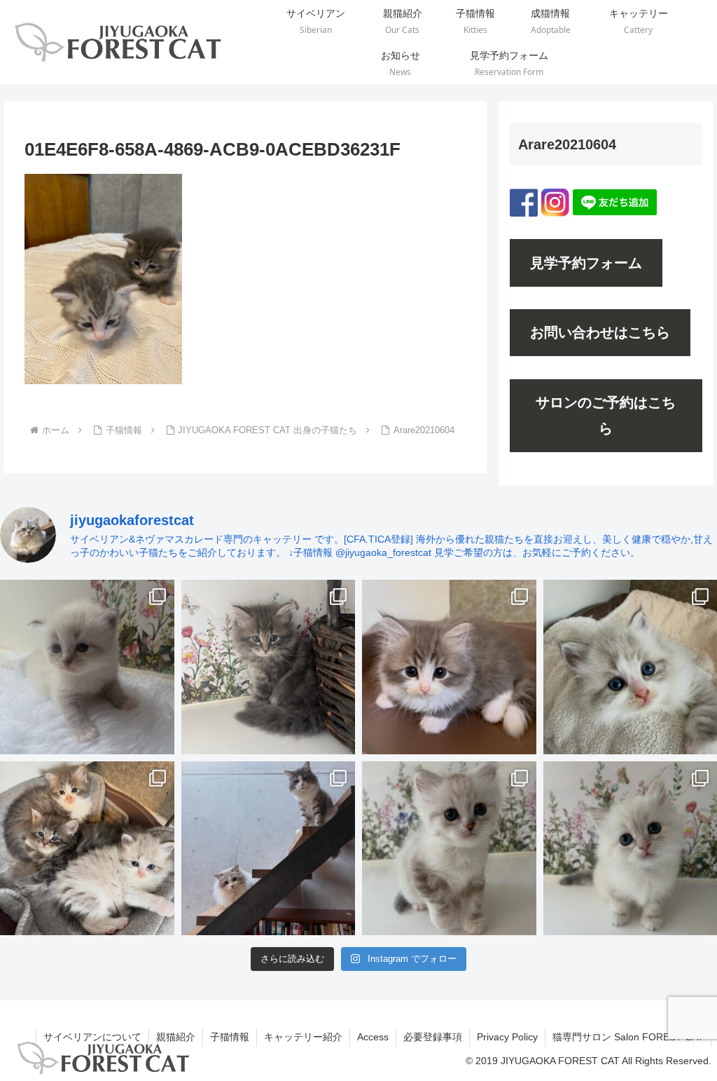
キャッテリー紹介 (303, 1036)
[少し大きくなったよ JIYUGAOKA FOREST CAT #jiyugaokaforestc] (449, 848)
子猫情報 (229, 1036)
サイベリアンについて (92, 1036)
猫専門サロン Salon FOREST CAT (628, 1036)
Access (373, 1036)
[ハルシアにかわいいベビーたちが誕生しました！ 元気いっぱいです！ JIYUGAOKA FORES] (87, 667)
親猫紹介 (175, 1036)
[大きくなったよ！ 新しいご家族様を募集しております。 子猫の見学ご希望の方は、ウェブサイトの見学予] (87, 848)
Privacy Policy (507, 1036)
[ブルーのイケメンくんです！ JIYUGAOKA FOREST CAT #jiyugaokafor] (268, 667)
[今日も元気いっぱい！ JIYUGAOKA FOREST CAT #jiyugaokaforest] (449, 667)
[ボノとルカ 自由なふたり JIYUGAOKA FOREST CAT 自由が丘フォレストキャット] (268, 848)
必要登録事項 (432, 1036)
